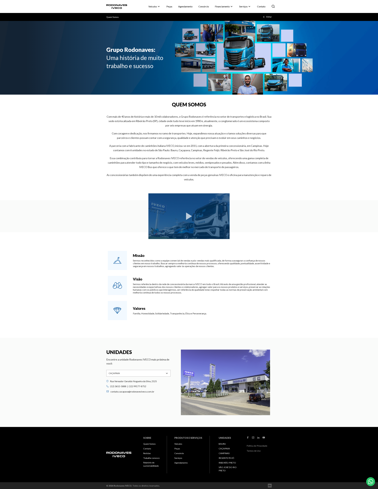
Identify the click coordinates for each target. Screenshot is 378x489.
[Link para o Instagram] (253, 437)
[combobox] (138, 373)
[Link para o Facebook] (248, 437)
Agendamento (185, 6)
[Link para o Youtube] (264, 437)
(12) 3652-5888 (118, 386)
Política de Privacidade (257, 445)
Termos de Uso (254, 451)
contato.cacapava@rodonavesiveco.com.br (132, 391)
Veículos (154, 6)
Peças (169, 6)
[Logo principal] (118, 6)
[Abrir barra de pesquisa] (273, 6)
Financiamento (224, 6)
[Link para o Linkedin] (258, 437)
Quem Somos (112, 17)
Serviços (245, 6)
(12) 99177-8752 (137, 386)
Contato (261, 6)
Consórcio (203, 6)
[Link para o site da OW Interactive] (270, 486)
